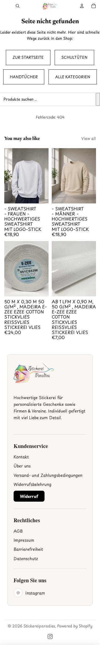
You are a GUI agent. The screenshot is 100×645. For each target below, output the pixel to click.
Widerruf (29, 496)
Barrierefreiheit (28, 549)
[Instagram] (50, 636)
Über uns (22, 466)
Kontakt (21, 457)
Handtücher (24, 77)
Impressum (24, 540)
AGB (18, 531)
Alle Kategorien (72, 77)
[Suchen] (98, 99)
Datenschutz (26, 558)
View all (88, 138)
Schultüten (74, 57)
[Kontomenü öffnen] (82, 6)
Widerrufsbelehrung (32, 484)
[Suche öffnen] (17, 6)
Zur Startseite (28, 57)
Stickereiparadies (39, 626)
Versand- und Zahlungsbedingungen (48, 475)
